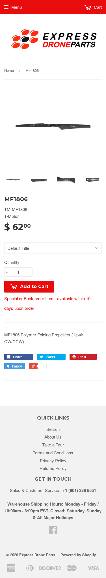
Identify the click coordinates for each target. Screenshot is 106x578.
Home (9, 70)
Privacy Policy (53, 460)
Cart (97, 7)
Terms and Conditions (53, 452)
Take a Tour (53, 445)
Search (53, 429)
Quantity (11, 262)
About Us (53, 437)
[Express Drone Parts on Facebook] (53, 531)
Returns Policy (53, 468)
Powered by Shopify (78, 554)
